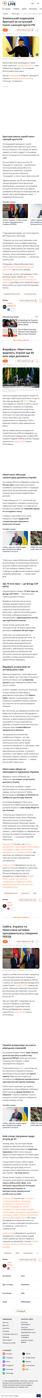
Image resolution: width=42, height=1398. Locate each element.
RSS (27, 1369)
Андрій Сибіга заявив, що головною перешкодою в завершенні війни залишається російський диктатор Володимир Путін (18, 881)
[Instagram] (8, 909)
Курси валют (7, 1340)
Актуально (7, 1276)
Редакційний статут (28, 1332)
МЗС (21, 500)
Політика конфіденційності (27, 1328)
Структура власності (10, 1334)
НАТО (26, 401)
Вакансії (6, 1325)
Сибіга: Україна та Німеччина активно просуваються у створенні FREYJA (15, 222)
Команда (6, 1337)
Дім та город (8, 1284)
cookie (16, 1396)
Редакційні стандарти (25, 1336)
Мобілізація (25, 1302)
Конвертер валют (9, 1343)
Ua (32, 3)
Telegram (9, 1358)
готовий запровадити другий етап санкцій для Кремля (19, 279)
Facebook (9, 1369)
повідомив (14, 75)
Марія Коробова (11, 304)
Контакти (6, 1328)
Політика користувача (25, 1323)
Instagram (9, 1365)
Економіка (33, 9)
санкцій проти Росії (25, 65)
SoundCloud (30, 1365)
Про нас (6, 1322)
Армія (24, 9)
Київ (22, 1293)
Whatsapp (9, 1373)
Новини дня (15, 14)
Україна (8, 9)
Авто (23, 1276)
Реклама (6, 1331)
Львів (5, 1302)
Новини (16, 9)
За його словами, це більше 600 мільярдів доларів (20, 1244)
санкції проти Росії (30, 294)
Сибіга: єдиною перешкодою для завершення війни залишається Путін (14, 549)
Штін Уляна (9, 903)
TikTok (28, 1354)
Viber (8, 1362)
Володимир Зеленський (20, 78)
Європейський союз (10, 893)
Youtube (9, 1354)
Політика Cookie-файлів (27, 1341)
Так (39, 1396)
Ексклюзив (7, 1293)
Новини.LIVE (19, 441)
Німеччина (25, 893)
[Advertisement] (21, 109)
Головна (5, 14)
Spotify (28, 1362)
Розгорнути (21, 1311)
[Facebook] (8, 309)
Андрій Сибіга (22, 985)
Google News (30, 1358)
